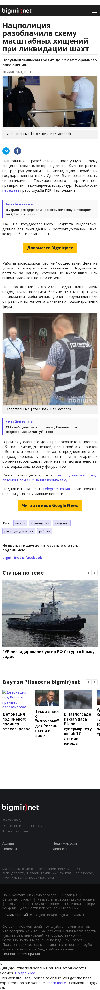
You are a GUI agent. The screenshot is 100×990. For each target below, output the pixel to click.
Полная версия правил (21, 953)
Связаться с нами (17, 899)
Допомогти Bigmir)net (50, 248)
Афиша (8, 843)
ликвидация (40, 523)
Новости (9, 849)
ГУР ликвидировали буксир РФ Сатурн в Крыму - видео (49, 654)
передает (10, 190)
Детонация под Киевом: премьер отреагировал (16, 721)
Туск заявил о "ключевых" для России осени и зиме (47, 723)
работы (44, 531)
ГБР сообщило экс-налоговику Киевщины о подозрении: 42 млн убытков (41, 429)
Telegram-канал (56, 488)
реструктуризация (18, 531)
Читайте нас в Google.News (50, 505)
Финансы (59, 849)
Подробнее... (26, 972)
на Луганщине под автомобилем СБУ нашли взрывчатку (50, 477)
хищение (62, 523)
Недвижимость (64, 843)
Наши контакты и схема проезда (29, 895)
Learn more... (57, 982)
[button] (89, 573)
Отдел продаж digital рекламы (59, 914)
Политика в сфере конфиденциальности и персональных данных (48, 905)
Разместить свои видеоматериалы (66, 899)
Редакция (70, 895)
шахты (20, 523)
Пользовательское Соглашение (32, 903)
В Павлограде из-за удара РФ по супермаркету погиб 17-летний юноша (78, 728)
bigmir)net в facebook (22, 557)
